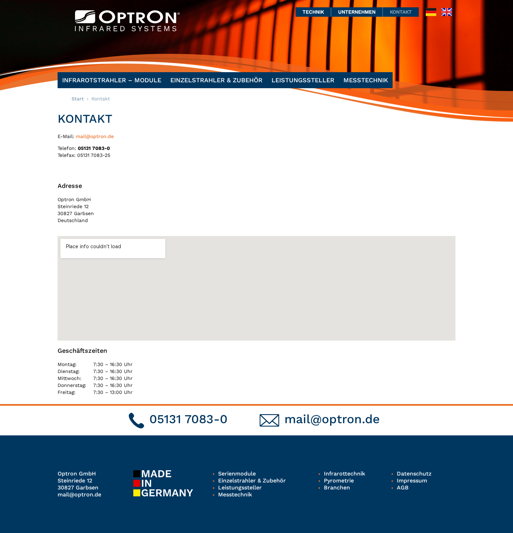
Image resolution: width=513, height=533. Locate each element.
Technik (313, 12)
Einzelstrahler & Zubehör (216, 80)
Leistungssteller (303, 80)
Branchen (337, 487)
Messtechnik (365, 80)
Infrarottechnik (344, 473)
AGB (403, 487)
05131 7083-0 (188, 419)
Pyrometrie (339, 480)
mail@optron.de (95, 136)
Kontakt (401, 12)
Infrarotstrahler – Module (111, 80)
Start (78, 98)
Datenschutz (414, 473)
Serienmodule (237, 473)
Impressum (412, 480)
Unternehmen (357, 12)
